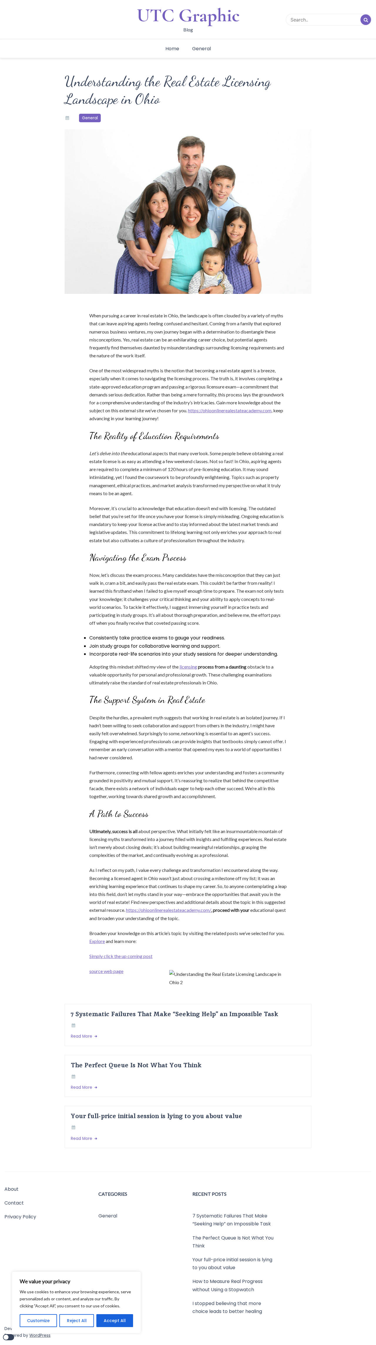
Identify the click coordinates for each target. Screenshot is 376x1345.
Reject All (77, 1321)
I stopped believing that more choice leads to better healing (227, 1307)
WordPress (40, 1335)
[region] (76, 1302)
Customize (38, 1321)
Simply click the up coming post (120, 956)
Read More (82, 1036)
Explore (97, 941)
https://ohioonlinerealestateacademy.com (229, 410)
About (11, 1189)
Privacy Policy (20, 1217)
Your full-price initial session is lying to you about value (156, 1116)
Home (172, 48)
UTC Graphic (188, 15)
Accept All (115, 1321)
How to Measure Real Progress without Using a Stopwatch (227, 1285)
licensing (188, 666)
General (201, 48)
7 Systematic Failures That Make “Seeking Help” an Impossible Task (174, 1014)
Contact (14, 1203)
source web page (106, 971)
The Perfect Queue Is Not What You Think (136, 1065)
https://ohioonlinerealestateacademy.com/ (168, 910)
